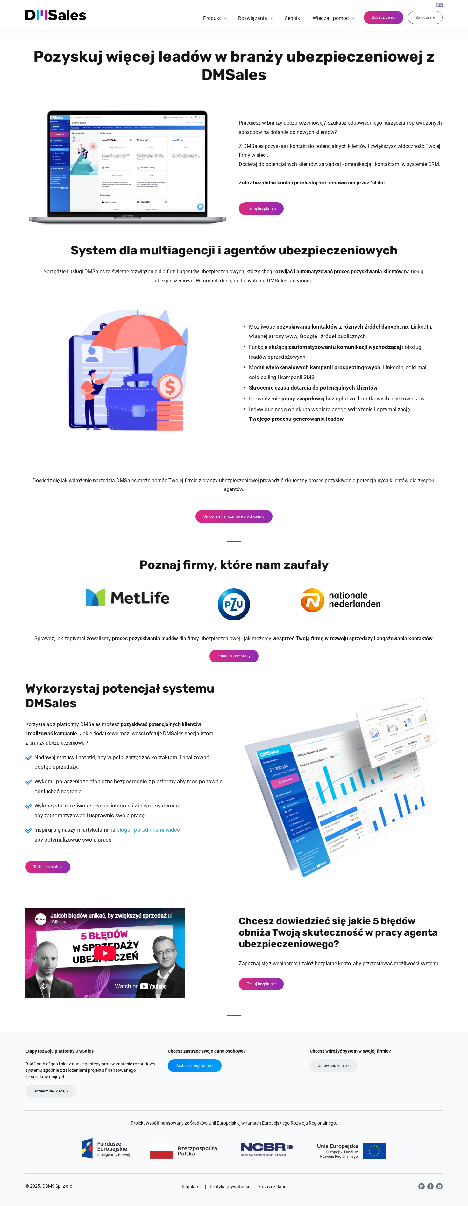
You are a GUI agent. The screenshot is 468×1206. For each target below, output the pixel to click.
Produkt (212, 18)
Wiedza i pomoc (331, 18)
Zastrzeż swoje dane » (195, 1066)
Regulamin (192, 1186)
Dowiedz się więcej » (50, 1091)
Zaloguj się (425, 17)
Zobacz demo (383, 17)
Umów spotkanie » (334, 1066)
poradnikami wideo (157, 830)
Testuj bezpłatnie (261, 208)
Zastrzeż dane (272, 1186)
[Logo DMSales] (56, 15)
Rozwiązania (252, 18)
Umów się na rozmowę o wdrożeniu (234, 516)
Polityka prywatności (230, 1186)
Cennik (292, 18)
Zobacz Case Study (234, 656)
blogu (123, 830)
